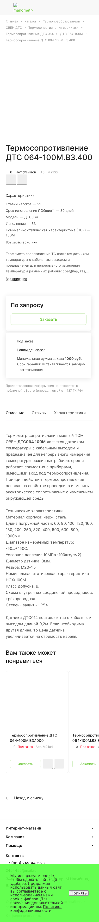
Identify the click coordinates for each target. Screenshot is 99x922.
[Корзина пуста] (91, 7)
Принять (79, 893)
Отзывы (39, 412)
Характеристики (70, 412)
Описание (15, 412)
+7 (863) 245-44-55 (24, 863)
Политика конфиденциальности (36, 908)
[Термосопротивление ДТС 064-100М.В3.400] (49, 89)
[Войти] (80, 7)
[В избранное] (11, 180)
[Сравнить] (22, 180)
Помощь (14, 845)
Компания (15, 836)
